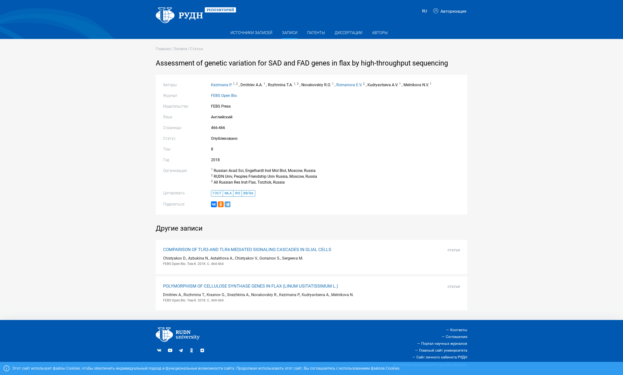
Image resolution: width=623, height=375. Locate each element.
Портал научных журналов (444, 343)
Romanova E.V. (349, 85)
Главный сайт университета (443, 350)
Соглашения (456, 337)
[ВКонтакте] (214, 204)
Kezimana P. (221, 85)
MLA (228, 193)
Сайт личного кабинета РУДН (441, 357)
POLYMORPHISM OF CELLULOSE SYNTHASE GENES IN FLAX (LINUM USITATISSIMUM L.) (250, 286)
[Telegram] (227, 204)
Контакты (458, 330)
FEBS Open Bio (224, 95)
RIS (237, 193)
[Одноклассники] (221, 204)
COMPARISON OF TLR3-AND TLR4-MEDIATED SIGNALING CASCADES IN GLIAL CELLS (247, 249)
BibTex (248, 193)
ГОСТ (217, 193)
